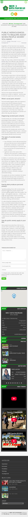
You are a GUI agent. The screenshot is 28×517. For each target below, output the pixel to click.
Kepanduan (4, 464)
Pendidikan (4, 468)
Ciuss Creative (23, 514)
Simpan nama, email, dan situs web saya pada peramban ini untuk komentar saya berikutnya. (13, 274)
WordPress (6, 514)
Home (11, 23)
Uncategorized (18, 23)
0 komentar (23, 42)
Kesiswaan (4, 466)
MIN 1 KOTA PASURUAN (16, 512)
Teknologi (4, 471)
